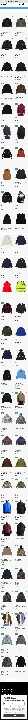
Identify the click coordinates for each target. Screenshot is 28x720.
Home (10, 11)
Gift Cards (4, 684)
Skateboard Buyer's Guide (8, 692)
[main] (14, 345)
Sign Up (14, 715)
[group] (14, 1)
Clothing (13, 11)
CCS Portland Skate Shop (7, 689)
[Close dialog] (25, 696)
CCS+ (3, 686)
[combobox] (6, 703)
